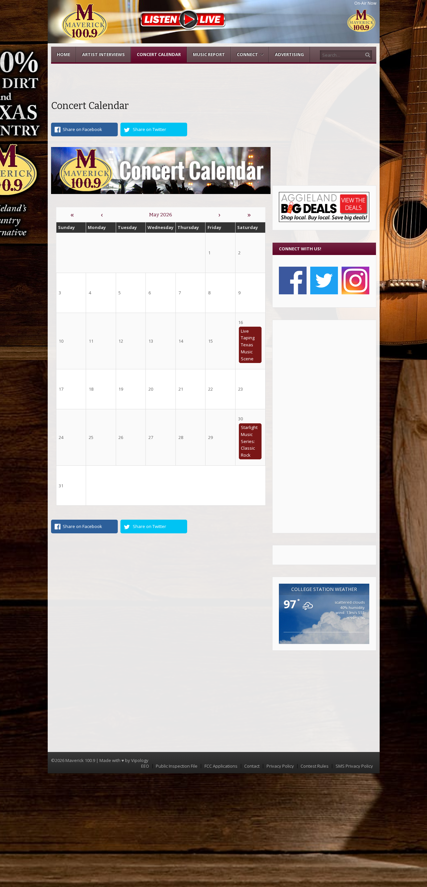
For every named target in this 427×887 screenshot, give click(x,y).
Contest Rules (315, 766)
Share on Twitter (149, 129)
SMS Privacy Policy (354, 766)
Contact (252, 766)
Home (63, 54)
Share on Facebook (82, 129)
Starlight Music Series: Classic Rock (249, 441)
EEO (145, 766)
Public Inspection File (176, 766)
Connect (247, 54)
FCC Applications (221, 766)
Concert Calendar (159, 54)
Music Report (209, 54)
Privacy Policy (280, 766)
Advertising (289, 54)
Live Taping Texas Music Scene (248, 345)
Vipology (139, 760)
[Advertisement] (324, 426)
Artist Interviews (103, 54)
